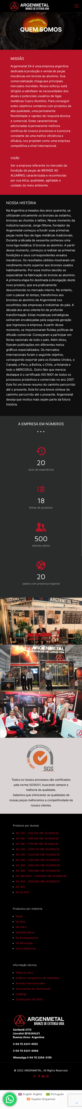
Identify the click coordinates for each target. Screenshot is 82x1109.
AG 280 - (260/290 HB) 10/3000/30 (38, 859)
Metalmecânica (25, 932)
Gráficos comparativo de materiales (38, 977)
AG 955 (20, 886)
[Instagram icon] (47, 1076)
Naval (19, 916)
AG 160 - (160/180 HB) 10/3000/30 (37, 838)
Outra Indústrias (26, 948)
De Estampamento (27, 937)
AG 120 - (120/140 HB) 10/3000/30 (37, 833)
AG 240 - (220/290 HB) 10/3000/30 (38, 854)
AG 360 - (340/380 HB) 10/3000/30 (38, 870)
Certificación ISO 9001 (29, 999)
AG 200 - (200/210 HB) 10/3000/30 (38, 849)
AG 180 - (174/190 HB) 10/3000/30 (37, 843)
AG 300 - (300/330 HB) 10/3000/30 (38, 865)
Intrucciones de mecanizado (33, 988)
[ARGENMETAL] (30, 6)
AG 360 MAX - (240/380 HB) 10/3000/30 (41, 876)
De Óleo (21, 921)
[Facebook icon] (38, 1076)
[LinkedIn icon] (43, 1076)
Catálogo (21, 994)
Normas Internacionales (30, 983)
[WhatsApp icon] (34, 1076)
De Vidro (21, 927)
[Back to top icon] (76, 1103)
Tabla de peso (24, 972)
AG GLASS (22, 892)
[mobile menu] (76, 6)
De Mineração (24, 943)
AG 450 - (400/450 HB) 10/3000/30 (38, 881)
